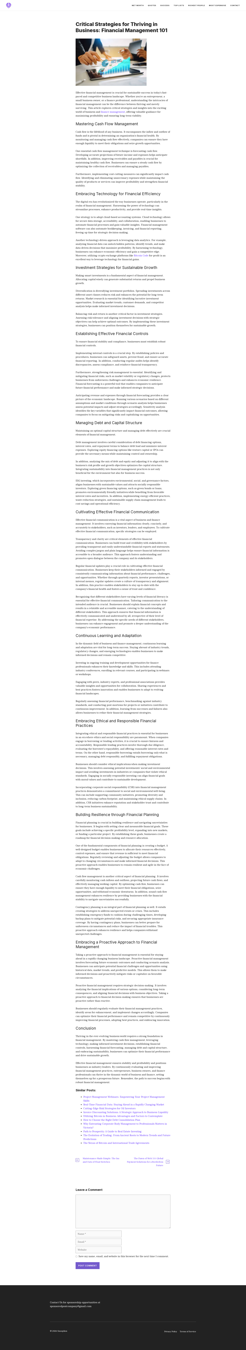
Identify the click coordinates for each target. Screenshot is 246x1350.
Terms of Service (188, 1331)
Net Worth (138, 5)
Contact (235, 5)
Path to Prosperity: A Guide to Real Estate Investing (112, 1131)
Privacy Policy (170, 1331)
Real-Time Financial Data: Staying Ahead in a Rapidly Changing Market (123, 1104)
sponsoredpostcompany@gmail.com (70, 1306)
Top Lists (179, 5)
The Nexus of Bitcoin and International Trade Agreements (116, 1143)
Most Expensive (217, 5)
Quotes (152, 5)
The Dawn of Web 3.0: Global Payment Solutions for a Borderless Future (145, 1162)
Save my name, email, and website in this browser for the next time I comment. (124, 1256)
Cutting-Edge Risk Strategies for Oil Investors (109, 1108)
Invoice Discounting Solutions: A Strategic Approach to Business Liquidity (125, 1112)
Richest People (196, 5)
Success (165, 5)
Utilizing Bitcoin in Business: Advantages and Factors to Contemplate (123, 1116)
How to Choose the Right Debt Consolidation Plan (111, 1120)
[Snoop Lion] (8, 5)
